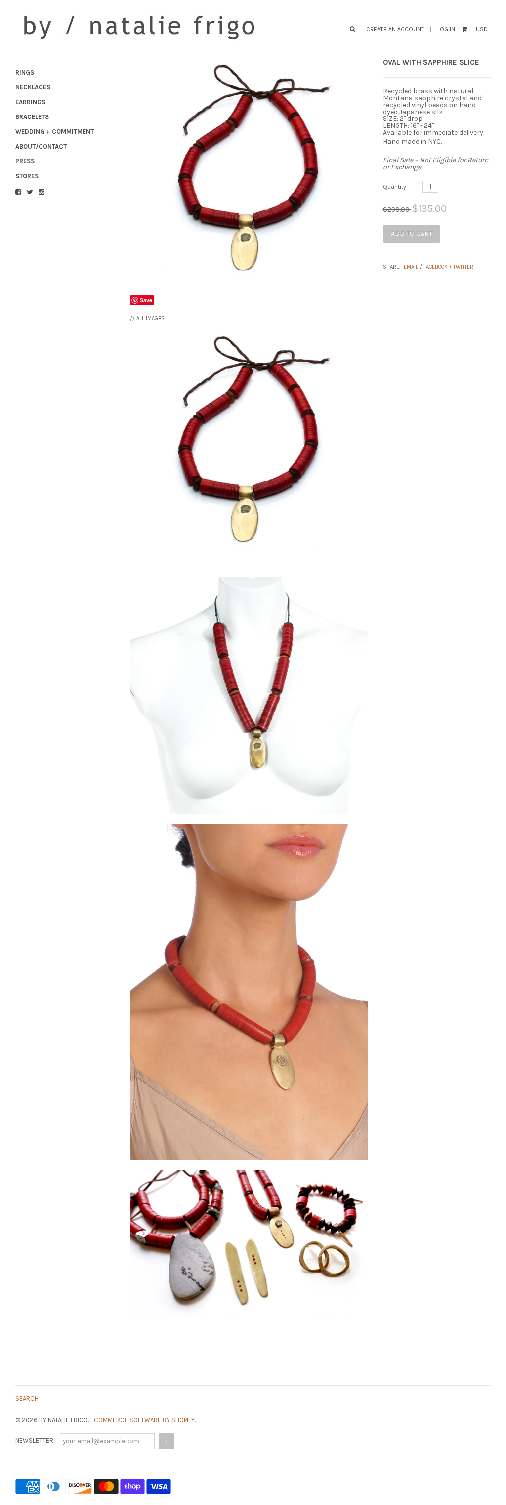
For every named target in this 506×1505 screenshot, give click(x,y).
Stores (27, 176)
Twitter (463, 267)
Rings (24, 72)
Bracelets (32, 116)
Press (25, 161)
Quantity (394, 186)
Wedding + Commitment (54, 131)
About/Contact (41, 146)
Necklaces (32, 87)
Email (411, 267)
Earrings (30, 102)
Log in (446, 29)
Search (27, 1398)
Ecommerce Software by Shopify (142, 1420)
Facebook (435, 267)
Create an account (395, 29)
